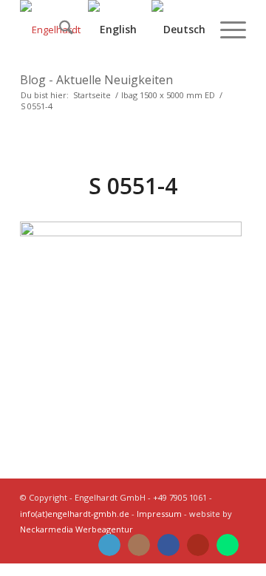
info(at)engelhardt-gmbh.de (74, 513)
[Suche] (58, 29)
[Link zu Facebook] (168, 545)
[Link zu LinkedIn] (109, 545)
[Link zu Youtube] (198, 545)
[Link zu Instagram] (139, 545)
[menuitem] (58, 29)
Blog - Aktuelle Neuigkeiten (96, 80)
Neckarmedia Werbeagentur (76, 529)
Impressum (159, 513)
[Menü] (225, 29)
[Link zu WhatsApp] (227, 545)
